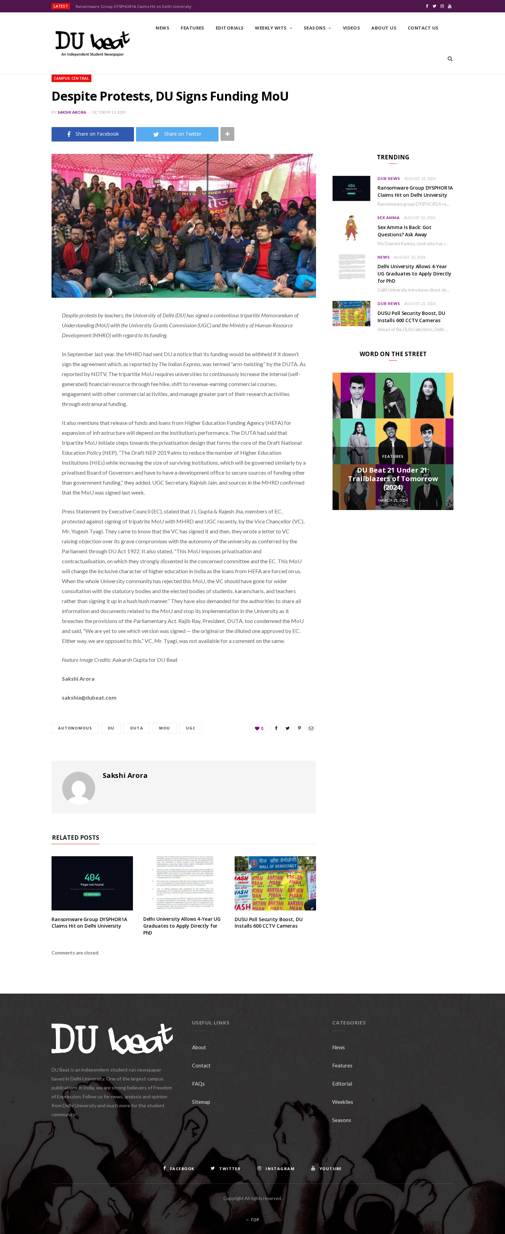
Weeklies (342, 1102)
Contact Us (423, 28)
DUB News (389, 178)
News (162, 28)
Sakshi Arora (72, 112)
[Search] (450, 58)
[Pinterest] (26, 370)
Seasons (315, 28)
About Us (383, 28)
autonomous (75, 728)
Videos (351, 28)
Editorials (230, 28)
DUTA (136, 728)
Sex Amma (389, 217)
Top (254, 1220)
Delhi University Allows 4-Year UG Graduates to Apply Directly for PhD (182, 926)
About (199, 1047)
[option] (393, 441)
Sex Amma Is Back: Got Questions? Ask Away (404, 231)
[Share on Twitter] (26, 353)
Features (192, 28)
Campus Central (71, 78)
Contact (201, 1065)
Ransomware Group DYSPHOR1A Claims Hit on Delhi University (133, 6)
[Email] (26, 388)
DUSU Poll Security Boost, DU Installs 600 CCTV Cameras (268, 922)
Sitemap (201, 1102)
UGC (190, 728)
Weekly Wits (271, 28)
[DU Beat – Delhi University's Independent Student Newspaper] (92, 44)
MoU (164, 728)
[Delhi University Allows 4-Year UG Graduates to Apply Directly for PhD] (184, 883)
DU (111, 728)
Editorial (342, 1083)
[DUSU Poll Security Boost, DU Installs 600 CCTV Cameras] (275, 883)
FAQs (198, 1083)
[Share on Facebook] (26, 335)
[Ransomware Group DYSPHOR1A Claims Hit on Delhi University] (92, 883)
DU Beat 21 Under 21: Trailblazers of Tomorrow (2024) (393, 478)
